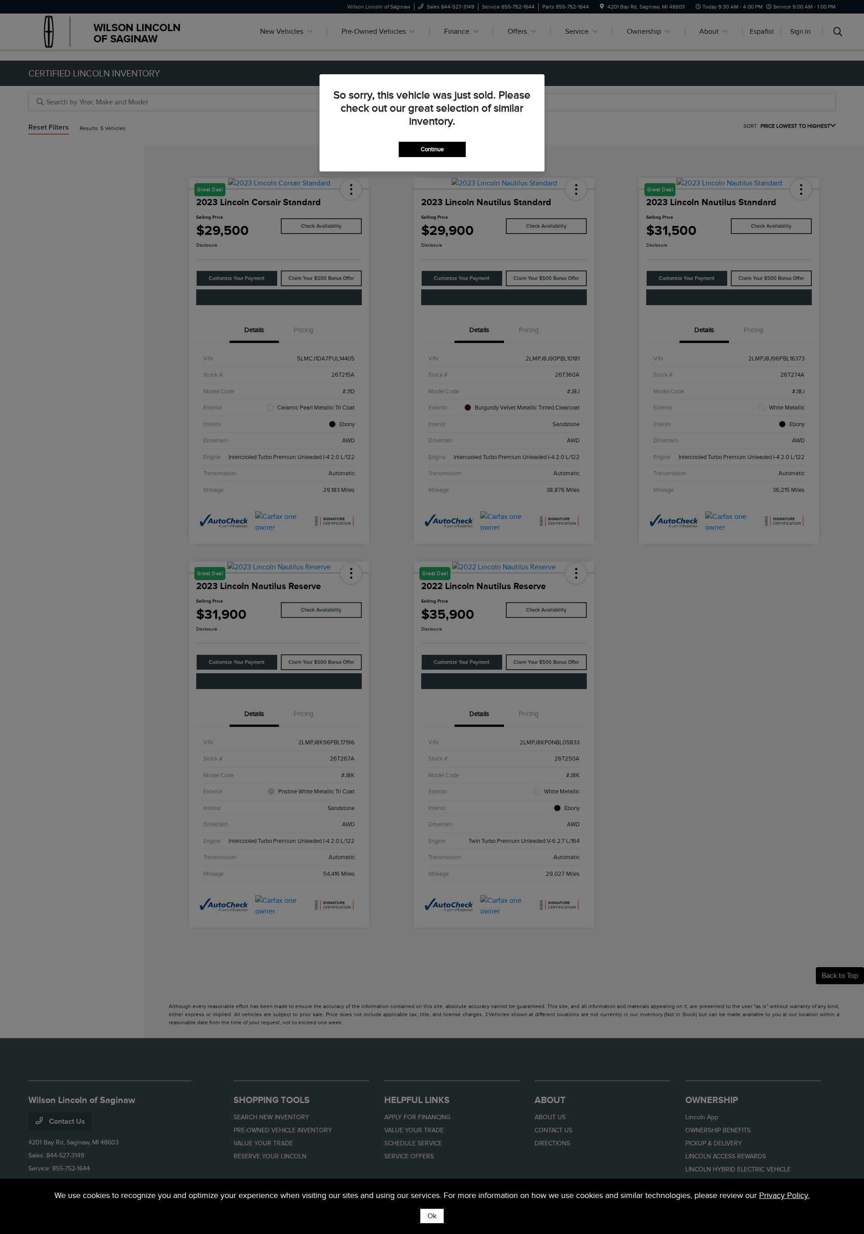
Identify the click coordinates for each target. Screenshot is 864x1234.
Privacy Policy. (784, 1195)
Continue (432, 149)
